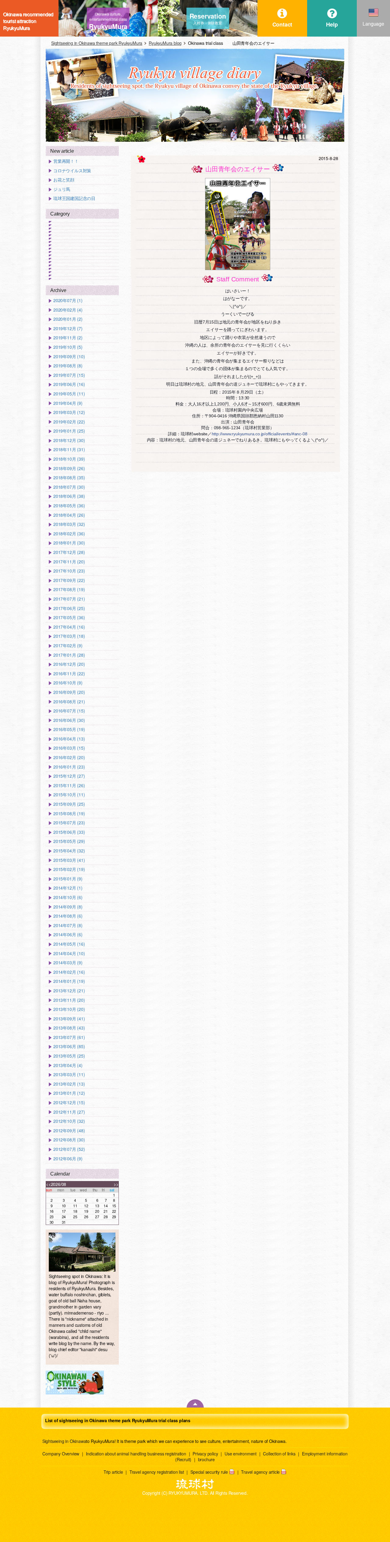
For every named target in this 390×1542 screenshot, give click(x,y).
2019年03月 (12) (69, 412)
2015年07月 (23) (69, 823)
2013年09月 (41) (69, 1019)
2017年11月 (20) (69, 562)
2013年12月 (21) (69, 991)
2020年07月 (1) (68, 300)
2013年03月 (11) (69, 1074)
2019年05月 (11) (69, 394)
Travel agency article (260, 1472)
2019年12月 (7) (68, 328)
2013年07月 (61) (69, 1037)
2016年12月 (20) (69, 664)
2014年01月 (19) (69, 981)
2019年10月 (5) (68, 347)
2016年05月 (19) (69, 729)
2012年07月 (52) (69, 1149)
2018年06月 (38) (69, 496)
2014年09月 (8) (68, 907)
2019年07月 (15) (69, 375)
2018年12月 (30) (69, 440)
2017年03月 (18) (69, 636)
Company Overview (60, 1454)
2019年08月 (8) (68, 366)
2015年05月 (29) (69, 841)
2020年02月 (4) (68, 310)
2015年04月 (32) (69, 851)
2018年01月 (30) (69, 543)
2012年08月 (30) (69, 1140)
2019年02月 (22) (69, 422)
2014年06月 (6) (68, 934)
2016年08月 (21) (69, 702)
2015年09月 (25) (69, 804)
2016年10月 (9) (68, 683)
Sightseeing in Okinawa (64, 1441)
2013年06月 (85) (69, 1046)
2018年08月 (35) (69, 477)
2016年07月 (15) (69, 711)
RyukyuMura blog (165, 43)
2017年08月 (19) (69, 589)
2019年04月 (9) (68, 403)
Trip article (113, 1472)
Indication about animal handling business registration (136, 1454)
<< (48, 1184)
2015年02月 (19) (69, 869)
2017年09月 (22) (69, 580)
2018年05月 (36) (69, 506)
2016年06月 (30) (69, 720)
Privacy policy (205, 1454)
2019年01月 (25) (69, 431)
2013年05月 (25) (69, 1056)
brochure (206, 1459)
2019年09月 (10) (69, 356)
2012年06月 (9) (68, 1159)
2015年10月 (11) (69, 795)
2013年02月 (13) (69, 1084)
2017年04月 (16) (69, 627)
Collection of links (279, 1454)
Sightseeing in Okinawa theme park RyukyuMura (96, 43)
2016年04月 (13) (69, 739)
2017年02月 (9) (68, 645)
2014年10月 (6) (68, 897)
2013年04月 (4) (68, 1065)
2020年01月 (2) (68, 319)
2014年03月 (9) (68, 963)
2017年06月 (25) (69, 608)
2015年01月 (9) (68, 879)
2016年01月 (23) (69, 767)
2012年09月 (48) (69, 1130)
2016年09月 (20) (69, 692)
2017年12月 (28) (69, 552)
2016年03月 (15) (69, 748)
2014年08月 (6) (68, 916)
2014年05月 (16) (69, 944)
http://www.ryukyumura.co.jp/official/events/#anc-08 (259, 433)
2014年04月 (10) (69, 953)
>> (116, 1184)
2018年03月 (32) (69, 524)
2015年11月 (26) (69, 785)
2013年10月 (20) (69, 1009)
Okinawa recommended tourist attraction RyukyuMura (28, 18)
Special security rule (209, 1472)
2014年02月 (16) (69, 972)
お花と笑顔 (63, 180)
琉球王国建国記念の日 (74, 198)
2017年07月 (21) (69, 599)
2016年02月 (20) (69, 757)
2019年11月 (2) (68, 338)
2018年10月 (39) (69, 459)
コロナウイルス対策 (72, 170)
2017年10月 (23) (69, 571)
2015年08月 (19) (69, 813)
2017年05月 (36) (69, 617)
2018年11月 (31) (69, 449)
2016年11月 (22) (69, 673)
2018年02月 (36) (69, 534)
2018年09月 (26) (69, 468)
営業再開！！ (66, 161)
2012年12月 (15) (69, 1102)
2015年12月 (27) (69, 776)
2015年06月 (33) (69, 832)
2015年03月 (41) (69, 860)
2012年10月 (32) (69, 1121)
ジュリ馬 (61, 189)
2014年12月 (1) (68, 888)
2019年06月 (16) (69, 384)
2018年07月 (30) (69, 487)
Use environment (241, 1454)
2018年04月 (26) (69, 515)
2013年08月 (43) (69, 1028)
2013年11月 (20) (69, 1000)
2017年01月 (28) (69, 655)
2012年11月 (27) (69, 1112)
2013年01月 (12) (69, 1093)
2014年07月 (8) (68, 925)
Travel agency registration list (156, 1472)
